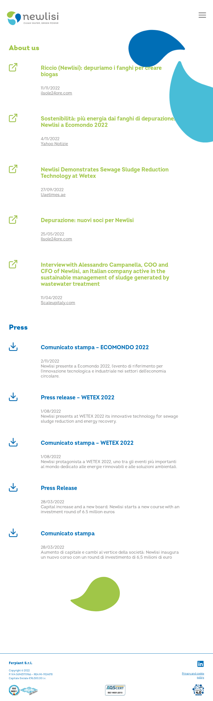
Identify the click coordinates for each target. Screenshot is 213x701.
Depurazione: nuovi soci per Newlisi (87, 220)
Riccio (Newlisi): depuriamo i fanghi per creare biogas (101, 71)
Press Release (59, 488)
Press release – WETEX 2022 (78, 397)
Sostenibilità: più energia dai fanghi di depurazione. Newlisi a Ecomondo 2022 (108, 122)
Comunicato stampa (68, 533)
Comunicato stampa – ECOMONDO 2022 (95, 347)
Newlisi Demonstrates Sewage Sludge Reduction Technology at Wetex (104, 172)
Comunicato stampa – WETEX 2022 (87, 443)
